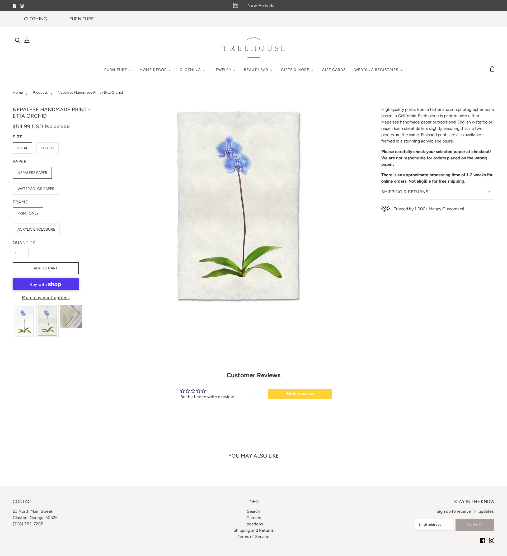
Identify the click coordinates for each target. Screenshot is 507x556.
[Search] (17, 40)
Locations (254, 523)
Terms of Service (253, 536)
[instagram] (22, 5)
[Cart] (492, 69)
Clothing (35, 18)
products (40, 93)
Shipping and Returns (253, 530)
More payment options (46, 297)
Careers (253, 517)
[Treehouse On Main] (253, 47)
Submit (475, 525)
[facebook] (14, 5)
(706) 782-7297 (28, 523)
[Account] (27, 40)
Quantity (24, 242)
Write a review (300, 393)
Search (253, 511)
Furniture (81, 18)
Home (18, 93)
